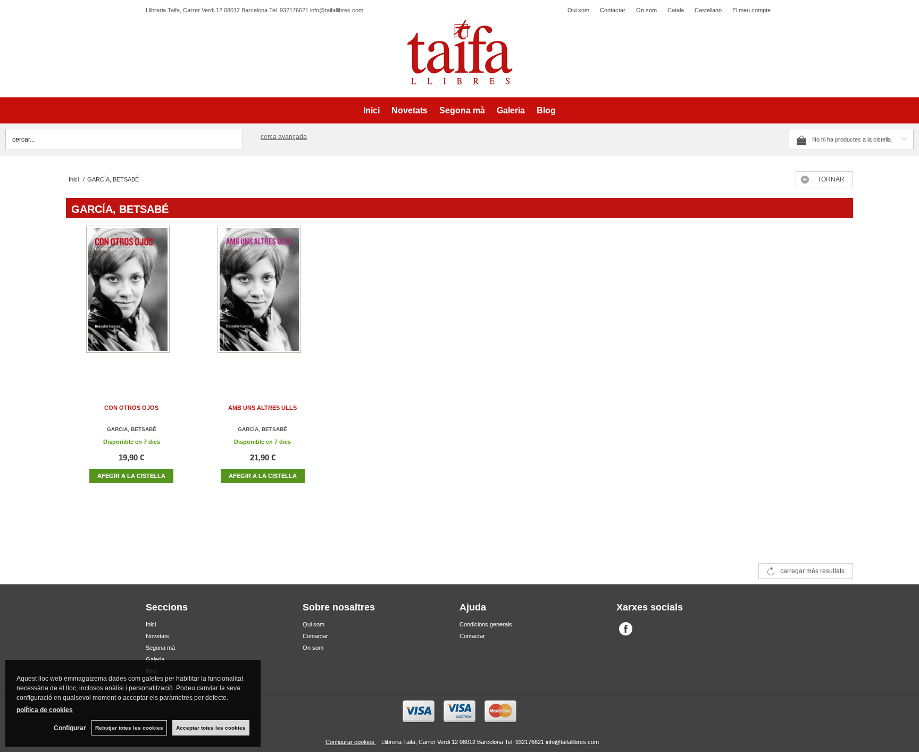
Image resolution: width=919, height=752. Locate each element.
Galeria (511, 110)
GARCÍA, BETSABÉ (262, 429)
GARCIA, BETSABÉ (131, 429)
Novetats (409, 110)
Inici (371, 110)
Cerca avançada (284, 137)
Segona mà (462, 110)
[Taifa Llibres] (459, 52)
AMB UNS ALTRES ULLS (262, 407)
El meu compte (751, 10)
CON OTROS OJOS (131, 407)
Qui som (578, 10)
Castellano (708, 10)
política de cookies (44, 710)
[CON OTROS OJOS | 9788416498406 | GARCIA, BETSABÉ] (131, 300)
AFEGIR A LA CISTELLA (131, 476)
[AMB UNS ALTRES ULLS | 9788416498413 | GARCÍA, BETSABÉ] (263, 300)
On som (646, 10)
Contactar (612, 10)
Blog (546, 110)
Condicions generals (486, 624)
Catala (675, 10)
